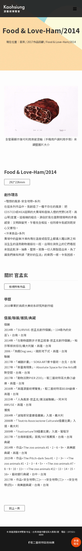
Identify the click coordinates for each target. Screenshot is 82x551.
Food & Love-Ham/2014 (61, 42)
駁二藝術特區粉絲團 (42, 542)
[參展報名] (76, 542)
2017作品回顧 (35, 42)
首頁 (22, 42)
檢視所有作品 (17, 286)
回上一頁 (14, 508)
